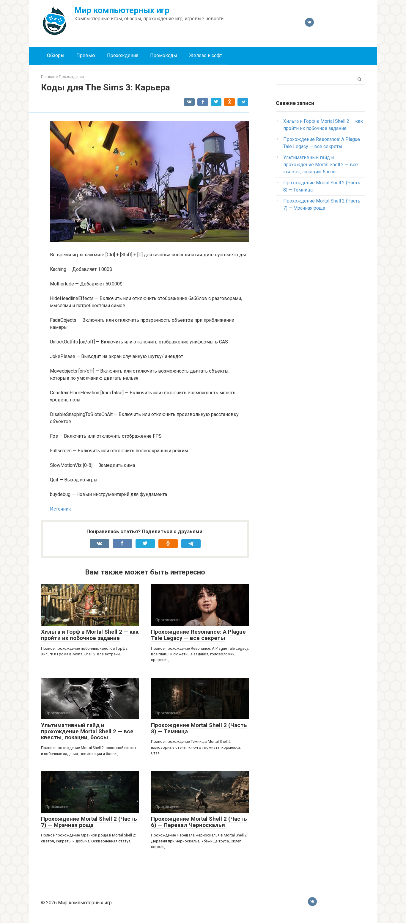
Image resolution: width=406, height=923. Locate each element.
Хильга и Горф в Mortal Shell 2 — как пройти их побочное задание (90, 634)
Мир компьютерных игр (121, 10)
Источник (60, 509)
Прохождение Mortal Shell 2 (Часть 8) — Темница (199, 728)
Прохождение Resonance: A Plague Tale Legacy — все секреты (198, 634)
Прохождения (122, 55)
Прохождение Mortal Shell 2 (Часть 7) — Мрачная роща (89, 821)
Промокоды (163, 55)
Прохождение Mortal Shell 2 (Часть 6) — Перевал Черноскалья (199, 821)
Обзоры (55, 55)
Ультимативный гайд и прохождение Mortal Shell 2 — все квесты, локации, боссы (87, 731)
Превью (85, 55)
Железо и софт (205, 55)
